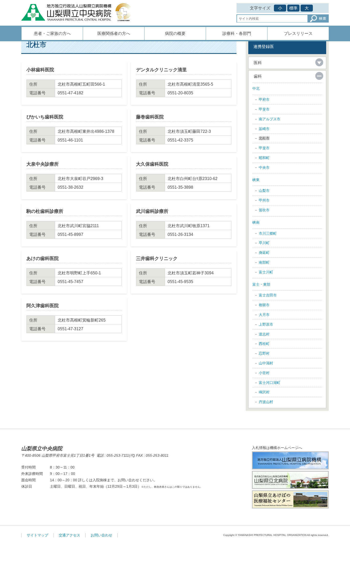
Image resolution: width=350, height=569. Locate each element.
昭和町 (264, 158)
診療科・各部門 (236, 33)
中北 (256, 88)
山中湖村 (266, 363)
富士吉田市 (268, 295)
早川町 (264, 243)
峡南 (256, 222)
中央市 (264, 167)
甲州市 (264, 200)
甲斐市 (264, 109)
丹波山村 (266, 402)
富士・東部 (261, 284)
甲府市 (264, 99)
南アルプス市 (269, 119)
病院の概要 (175, 33)
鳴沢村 (264, 392)
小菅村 (264, 373)
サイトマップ (37, 535)
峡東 (256, 180)
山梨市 (264, 190)
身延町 (264, 253)
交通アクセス (69, 535)
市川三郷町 (268, 233)
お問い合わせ (101, 535)
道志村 (264, 334)
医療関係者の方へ (113, 33)
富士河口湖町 (269, 383)
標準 (293, 8)
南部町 (264, 262)
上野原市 (266, 324)
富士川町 (266, 272)
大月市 (264, 315)
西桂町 (264, 344)
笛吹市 (264, 210)
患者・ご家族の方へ (52, 33)
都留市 (264, 305)
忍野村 (264, 353)
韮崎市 (264, 129)
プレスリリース (298, 33)
